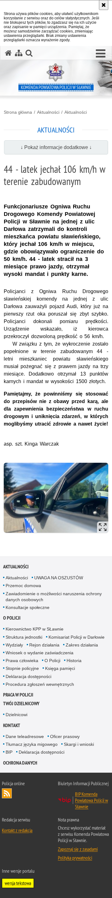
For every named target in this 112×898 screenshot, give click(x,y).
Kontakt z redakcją (17, 830)
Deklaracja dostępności (28, 676)
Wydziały (14, 644)
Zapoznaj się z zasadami (78, 849)
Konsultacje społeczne (27, 607)
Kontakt (11, 725)
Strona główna (18, 112)
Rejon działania (44, 644)
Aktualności (48, 112)
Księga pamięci (60, 668)
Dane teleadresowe (25, 736)
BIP (9, 752)
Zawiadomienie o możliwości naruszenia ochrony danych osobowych (54, 596)
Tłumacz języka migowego (32, 744)
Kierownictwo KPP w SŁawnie (34, 628)
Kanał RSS (7, 793)
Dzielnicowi (16, 714)
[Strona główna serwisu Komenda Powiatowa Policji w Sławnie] (8, 53)
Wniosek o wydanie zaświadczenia (39, 652)
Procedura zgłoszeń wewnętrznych (40, 684)
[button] (100, 53)
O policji (12, 618)
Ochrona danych (20, 763)
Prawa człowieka (22, 660)
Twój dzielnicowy (21, 703)
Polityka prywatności (75, 858)
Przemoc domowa (23, 585)
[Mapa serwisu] (18, 53)
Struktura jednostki (24, 637)
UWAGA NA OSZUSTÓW (58, 577)
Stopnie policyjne (22, 668)
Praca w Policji (18, 694)
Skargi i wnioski (79, 744)
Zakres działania (82, 644)
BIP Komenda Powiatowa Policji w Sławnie (91, 800)
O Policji (52, 660)
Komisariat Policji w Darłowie (77, 637)
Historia (74, 660)
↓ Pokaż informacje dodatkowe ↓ (56, 147)
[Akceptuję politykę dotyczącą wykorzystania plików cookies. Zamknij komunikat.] (103, 5)
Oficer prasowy (65, 736)
